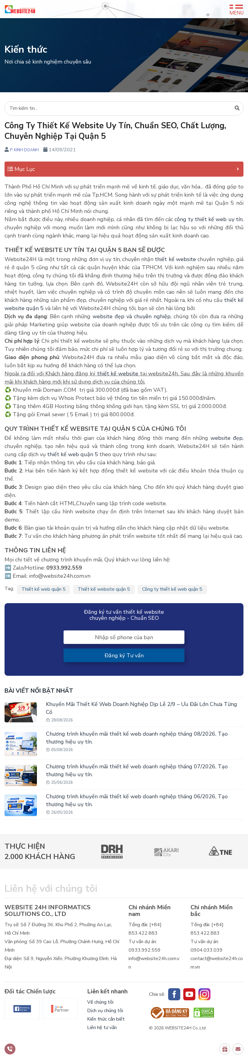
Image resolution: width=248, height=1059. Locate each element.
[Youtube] (189, 994)
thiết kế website (175, 259)
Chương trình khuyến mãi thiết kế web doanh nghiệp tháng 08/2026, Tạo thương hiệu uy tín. (137, 737)
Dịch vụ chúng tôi (105, 1010)
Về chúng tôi (100, 1002)
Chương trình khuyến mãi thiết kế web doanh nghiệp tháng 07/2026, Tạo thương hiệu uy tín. (137, 770)
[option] (112, 851)
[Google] (60, 1008)
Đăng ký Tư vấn (124, 655)
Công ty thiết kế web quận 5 (172, 589)
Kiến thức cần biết (106, 1019)
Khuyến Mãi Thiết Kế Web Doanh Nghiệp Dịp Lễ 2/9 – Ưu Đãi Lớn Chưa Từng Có (141, 708)
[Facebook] (22, 1008)
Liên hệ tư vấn (102, 1027)
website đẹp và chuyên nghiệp (132, 316)
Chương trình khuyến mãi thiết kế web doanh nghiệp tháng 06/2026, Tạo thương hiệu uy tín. (137, 800)
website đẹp (226, 438)
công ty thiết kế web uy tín (209, 219)
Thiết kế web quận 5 (43, 589)
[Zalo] (204, 994)
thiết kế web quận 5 (72, 454)
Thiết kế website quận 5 (104, 589)
